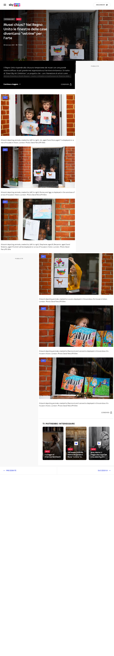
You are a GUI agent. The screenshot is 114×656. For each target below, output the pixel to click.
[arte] (15, 4)
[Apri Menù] (6, 4)
